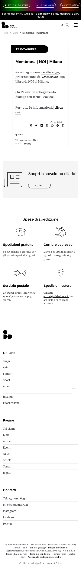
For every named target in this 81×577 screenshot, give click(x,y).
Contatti (8, 466)
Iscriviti (39, 185)
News (6, 454)
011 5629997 (40, 547)
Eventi (15, 33)
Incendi (8, 397)
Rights (7, 473)
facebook (9, 517)
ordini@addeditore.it (56, 296)
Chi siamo (9, 429)
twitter (7, 524)
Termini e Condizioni (40, 553)
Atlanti (7, 386)
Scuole (7, 460)
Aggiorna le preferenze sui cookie (44, 556)
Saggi (6, 361)
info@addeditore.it (15, 505)
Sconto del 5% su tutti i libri (18, 13)
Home (5, 33)
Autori (7, 441)
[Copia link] (64, 125)
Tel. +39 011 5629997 (16, 498)
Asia (5, 367)
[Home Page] (9, 25)
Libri (6, 435)
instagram (9, 511)
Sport (6, 380)
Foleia (59, 563)
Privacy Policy (59, 553)
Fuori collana (11, 403)
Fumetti (8, 374)
